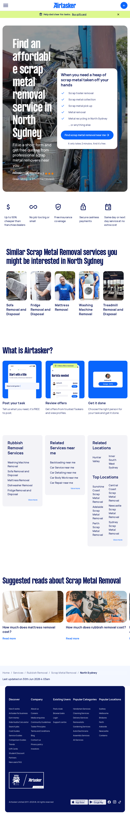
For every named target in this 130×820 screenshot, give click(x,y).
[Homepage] (64, 5)
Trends (12, 744)
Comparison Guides (17, 740)
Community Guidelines (41, 722)
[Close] (118, 14)
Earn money (14, 717)
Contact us (36, 740)
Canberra (103, 735)
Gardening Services (81, 726)
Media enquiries (38, 717)
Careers (34, 713)
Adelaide (103, 726)
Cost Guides (14, 731)
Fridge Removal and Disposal (41, 309)
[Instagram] (114, 802)
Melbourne (103, 713)
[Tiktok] (119, 802)
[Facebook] (109, 802)
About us (35, 708)
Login (55, 717)
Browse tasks (59, 713)
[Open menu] (6, 5)
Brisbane (103, 717)
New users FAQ (15, 762)
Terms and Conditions (40, 731)
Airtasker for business (18, 713)
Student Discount (16, 753)
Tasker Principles (38, 726)
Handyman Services (81, 708)
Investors (35, 748)
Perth (101, 722)
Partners (12, 757)
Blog (33, 735)
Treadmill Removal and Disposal (113, 309)
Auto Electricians (80, 731)
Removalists (78, 722)
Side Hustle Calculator (19, 722)
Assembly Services (81, 735)
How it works (14, 708)
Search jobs (14, 726)
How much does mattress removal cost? (29, 629)
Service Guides (15, 735)
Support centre (59, 722)
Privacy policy (37, 744)
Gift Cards (13, 748)
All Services (78, 740)
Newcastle (103, 731)
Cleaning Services (81, 713)
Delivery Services (80, 717)
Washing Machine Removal (86, 309)
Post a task (58, 708)
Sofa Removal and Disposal (16, 309)
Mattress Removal (62, 307)
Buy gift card (79, 14)
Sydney (102, 708)
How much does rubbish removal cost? (96, 627)
